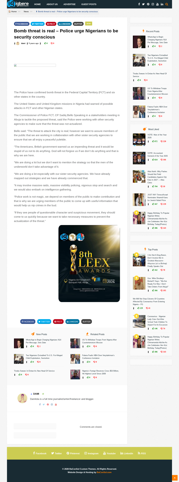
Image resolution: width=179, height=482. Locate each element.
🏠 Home (12, 11)
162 (155, 270)
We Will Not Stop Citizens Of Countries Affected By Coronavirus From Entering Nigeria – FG (149, 301)
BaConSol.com (104, 472)
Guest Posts (88, 4)
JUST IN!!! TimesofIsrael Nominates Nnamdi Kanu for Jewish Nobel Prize (158, 197)
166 (164, 160)
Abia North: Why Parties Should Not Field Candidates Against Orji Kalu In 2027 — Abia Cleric (157, 177)
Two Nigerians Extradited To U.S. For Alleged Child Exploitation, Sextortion (158, 58)
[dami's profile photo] (18, 43)
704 (155, 186)
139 (164, 204)
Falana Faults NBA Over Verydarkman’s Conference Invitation (157, 109)
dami (23, 43)
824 (155, 160)
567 (155, 204)
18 (163, 186)
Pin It (52, 24)
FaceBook (22, 24)
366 (155, 290)
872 (155, 141)
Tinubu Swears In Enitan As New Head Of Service (34, 371)
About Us (52, 4)
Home (37, 4)
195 (164, 290)
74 (163, 329)
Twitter (38, 24)
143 (164, 228)
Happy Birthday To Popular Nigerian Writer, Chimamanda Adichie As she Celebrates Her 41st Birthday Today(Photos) (158, 218)
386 (155, 228)
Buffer (78, 24)
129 (141, 308)
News (26, 11)
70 (163, 270)
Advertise (69, 4)
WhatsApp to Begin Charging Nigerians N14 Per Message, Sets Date (158, 40)
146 (155, 329)
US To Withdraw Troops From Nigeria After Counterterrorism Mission (158, 91)
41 (149, 308)
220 (164, 141)
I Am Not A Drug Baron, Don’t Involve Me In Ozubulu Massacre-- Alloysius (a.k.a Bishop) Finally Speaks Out (157, 260)
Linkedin (65, 24)
